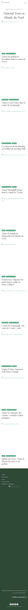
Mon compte (5, 477)
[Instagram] (13, 604)
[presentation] (14, 36)
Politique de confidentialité (8, 484)
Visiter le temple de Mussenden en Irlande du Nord (12, 236)
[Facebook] (11, 604)
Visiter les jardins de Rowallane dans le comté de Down (13, 59)
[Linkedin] (17, 604)
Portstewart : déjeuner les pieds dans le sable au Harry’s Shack (12, 282)
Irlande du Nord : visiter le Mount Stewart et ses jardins (13, 461)
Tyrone (14, 143)
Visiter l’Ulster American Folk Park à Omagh (12, 370)
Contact (3, 474)
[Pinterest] (15, 604)
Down (3, 53)
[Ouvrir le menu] (25, 3)
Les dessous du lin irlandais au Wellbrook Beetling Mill (13, 147)
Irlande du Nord (10, 53)
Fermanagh (5, 99)
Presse (3, 479)
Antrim (4, 409)
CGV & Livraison (5, 481)
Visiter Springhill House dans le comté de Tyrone (12, 191)
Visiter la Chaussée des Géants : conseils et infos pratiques (12, 415)
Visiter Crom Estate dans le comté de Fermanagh (13, 104)
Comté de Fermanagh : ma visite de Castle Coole (13, 326)
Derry (3, 230)
